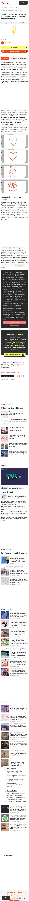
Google (13, 379)
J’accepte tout (15, 322)
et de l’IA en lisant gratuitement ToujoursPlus (12, 365)
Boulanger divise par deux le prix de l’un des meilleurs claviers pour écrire (18, 633)
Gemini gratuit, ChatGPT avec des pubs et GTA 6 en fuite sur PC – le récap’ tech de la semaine (18, 744)
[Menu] (8, 3)
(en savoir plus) (7, 301)
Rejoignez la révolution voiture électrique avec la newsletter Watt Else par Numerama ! (14, 487)
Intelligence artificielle (14, 10)
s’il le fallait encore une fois (15, 252)
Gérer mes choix (14, 325)
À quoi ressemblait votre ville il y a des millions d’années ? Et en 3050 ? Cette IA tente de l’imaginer (19, 735)
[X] (10, 895)
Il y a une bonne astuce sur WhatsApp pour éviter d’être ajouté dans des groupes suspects (18, 818)
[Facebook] (14, 895)
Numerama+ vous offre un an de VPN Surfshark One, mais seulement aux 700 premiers (18, 809)
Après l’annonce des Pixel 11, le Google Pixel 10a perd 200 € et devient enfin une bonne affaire (19, 615)
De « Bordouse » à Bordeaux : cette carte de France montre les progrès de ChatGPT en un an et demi (18, 753)
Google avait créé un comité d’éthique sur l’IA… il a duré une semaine (18, 437)
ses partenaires (7, 310)
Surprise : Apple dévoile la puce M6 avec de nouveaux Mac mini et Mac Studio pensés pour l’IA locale (18, 654)
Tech (4, 10)
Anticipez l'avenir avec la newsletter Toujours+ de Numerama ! (16, 413)
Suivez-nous (5, 58)
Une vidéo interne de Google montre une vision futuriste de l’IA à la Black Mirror (18, 429)
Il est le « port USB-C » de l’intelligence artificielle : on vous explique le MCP (18, 717)
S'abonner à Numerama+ (13, 354)
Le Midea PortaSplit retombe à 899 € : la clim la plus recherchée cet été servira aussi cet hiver (16, 496)
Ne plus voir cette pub (7, 404)
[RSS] (19, 895)
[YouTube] (5, 895)
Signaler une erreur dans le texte (10, 372)
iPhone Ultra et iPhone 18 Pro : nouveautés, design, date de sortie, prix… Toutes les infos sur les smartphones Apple (13, 502)
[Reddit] (17, 895)
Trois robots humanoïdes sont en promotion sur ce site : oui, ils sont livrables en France (18, 662)
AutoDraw (5, 379)
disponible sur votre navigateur (19, 111)
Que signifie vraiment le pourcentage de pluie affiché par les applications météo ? (18, 560)
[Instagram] (12, 895)
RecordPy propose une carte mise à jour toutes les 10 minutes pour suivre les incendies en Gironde (14, 518)
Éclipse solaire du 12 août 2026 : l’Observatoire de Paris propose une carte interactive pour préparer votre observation (14, 513)
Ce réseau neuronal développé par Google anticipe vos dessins (18, 420)
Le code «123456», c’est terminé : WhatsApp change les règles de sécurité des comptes (19, 642)
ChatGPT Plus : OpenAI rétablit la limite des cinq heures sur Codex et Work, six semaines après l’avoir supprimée (18, 624)
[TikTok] (7, 895)
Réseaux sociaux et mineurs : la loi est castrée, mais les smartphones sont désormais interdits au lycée (18, 671)
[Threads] (24, 895)
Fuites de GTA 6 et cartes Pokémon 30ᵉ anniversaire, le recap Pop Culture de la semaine (18, 708)
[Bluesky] (22, 895)
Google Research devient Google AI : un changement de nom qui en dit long (18, 444)
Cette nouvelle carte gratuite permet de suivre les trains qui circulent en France (19, 580)
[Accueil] (3, 3)
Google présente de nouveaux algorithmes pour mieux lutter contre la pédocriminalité (18, 452)
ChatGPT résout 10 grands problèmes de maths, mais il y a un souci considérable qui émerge (13, 508)
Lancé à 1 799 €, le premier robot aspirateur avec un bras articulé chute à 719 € (18, 827)
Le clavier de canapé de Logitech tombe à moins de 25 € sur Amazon (18, 726)
